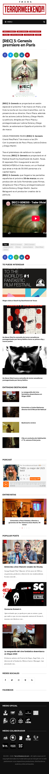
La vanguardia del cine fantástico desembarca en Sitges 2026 (32, 394)
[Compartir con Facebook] (4, 54)
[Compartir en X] (10, 54)
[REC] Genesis (22, 31)
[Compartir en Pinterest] (27, 54)
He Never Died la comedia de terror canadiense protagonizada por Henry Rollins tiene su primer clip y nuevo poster (23, 339)
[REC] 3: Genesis (9, 31)
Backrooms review (29, 423)
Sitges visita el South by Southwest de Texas (19, 300)
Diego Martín (35, 31)
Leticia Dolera (16, 34)
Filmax (6, 34)
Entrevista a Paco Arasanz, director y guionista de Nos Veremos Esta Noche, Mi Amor (24, 522)
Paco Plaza (29, 34)
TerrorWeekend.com (21, 756)
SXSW (38, 34)
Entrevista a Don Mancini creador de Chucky (23, 567)
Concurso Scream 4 (12, 609)
